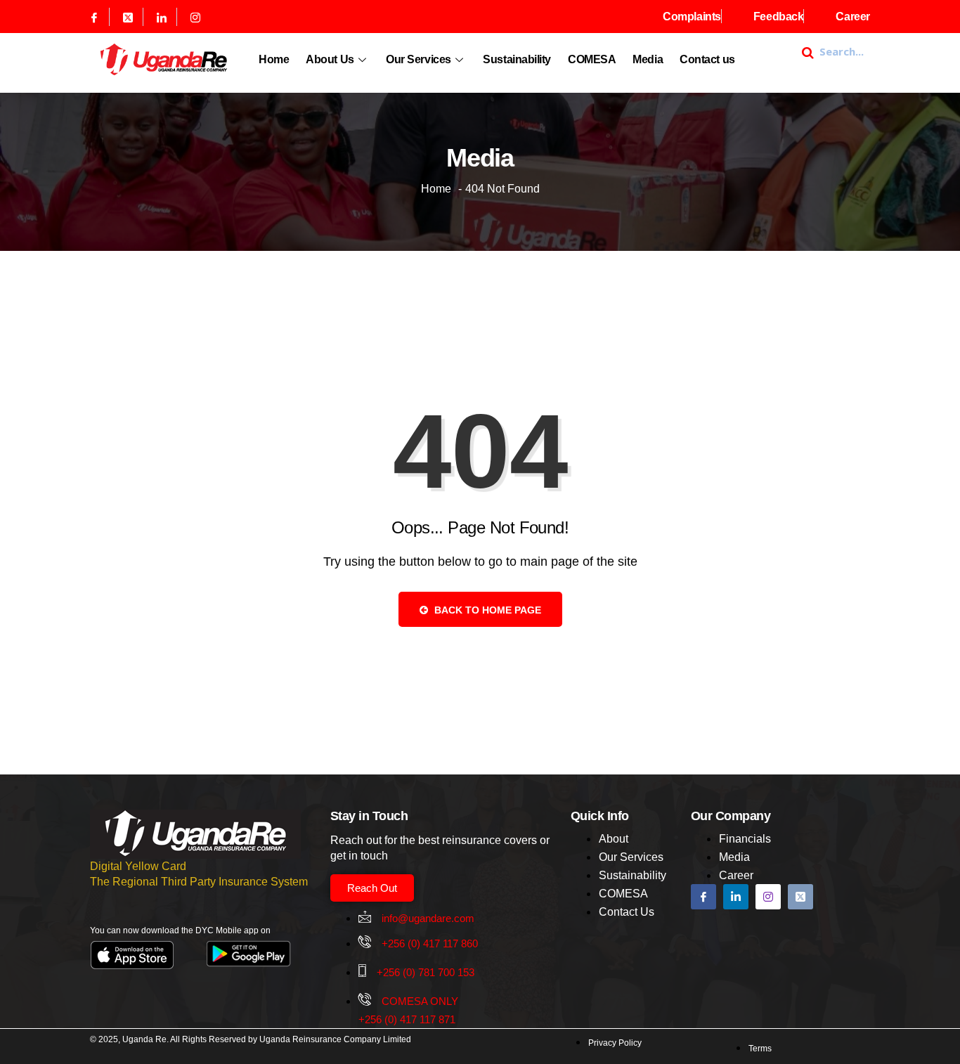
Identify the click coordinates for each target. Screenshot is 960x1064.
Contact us (707, 59)
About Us (329, 59)
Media (648, 59)
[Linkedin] (162, 17)
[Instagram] (195, 17)
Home (274, 59)
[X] (128, 17)
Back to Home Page (486, 610)
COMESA (592, 59)
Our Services (418, 59)
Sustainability (517, 59)
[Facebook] (94, 17)
